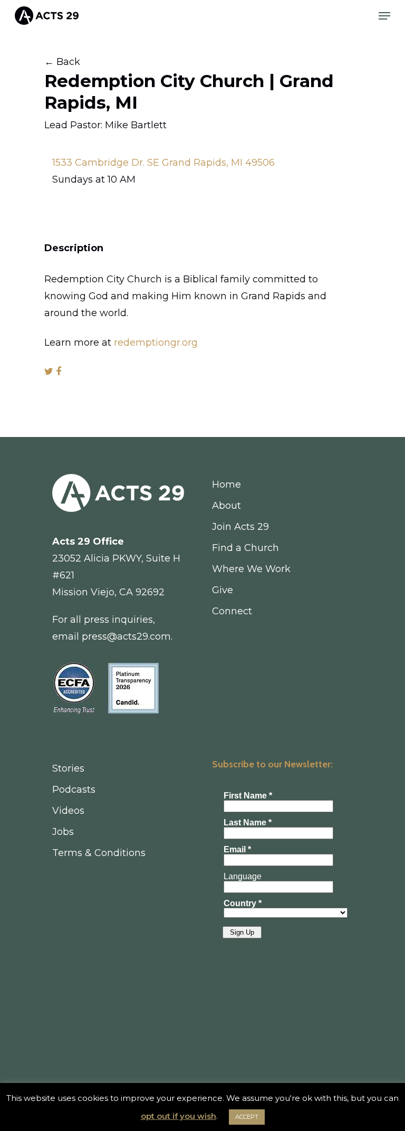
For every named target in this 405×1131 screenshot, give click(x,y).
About (226, 505)
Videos (68, 810)
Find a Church (245, 548)
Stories (68, 768)
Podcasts (73, 789)
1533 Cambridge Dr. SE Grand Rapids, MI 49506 (163, 162)
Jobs (63, 832)
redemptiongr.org (156, 342)
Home (226, 484)
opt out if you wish (178, 1116)
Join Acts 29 (240, 527)
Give (222, 590)
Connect (232, 611)
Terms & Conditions (99, 853)
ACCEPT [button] (246, 1116)
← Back (62, 62)
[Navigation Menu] (384, 16)
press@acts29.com (126, 636)
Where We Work (251, 569)
